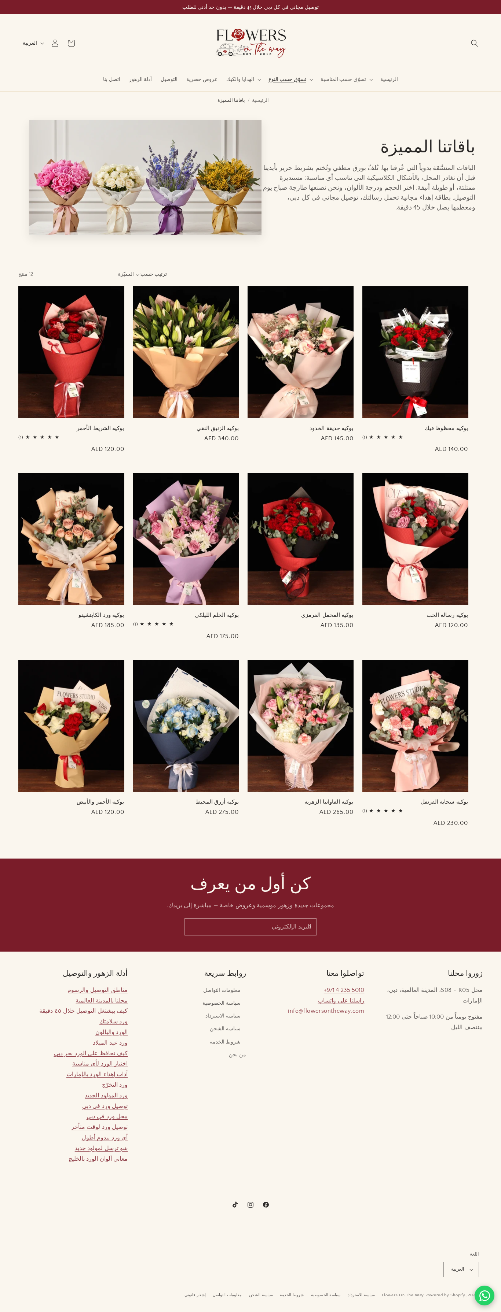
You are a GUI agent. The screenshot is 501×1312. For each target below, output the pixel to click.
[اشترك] (308, 926)
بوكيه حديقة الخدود (331, 428)
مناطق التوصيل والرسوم (97, 990)
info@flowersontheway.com (326, 1011)
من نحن (237, 1055)
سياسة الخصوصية (221, 1003)
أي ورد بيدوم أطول (105, 1137)
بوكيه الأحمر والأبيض (100, 801)
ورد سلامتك (113, 1021)
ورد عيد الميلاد (110, 1042)
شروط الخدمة (225, 1042)
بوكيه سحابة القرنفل (444, 801)
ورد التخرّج (115, 1085)
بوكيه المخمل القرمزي (327, 614)
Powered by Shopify (445, 1295)
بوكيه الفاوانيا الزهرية (328, 801)
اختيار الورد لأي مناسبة (100, 1063)
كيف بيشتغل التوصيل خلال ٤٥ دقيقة (83, 1011)
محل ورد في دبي (107, 1116)
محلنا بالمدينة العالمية (102, 1000)
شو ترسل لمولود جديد (101, 1148)
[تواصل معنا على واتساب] (484, 1295)
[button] (475, 43)
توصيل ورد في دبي (105, 1106)
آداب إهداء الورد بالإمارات (97, 1074)
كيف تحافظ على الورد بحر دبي (91, 1053)
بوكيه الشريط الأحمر (100, 428)
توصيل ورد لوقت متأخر (99, 1127)
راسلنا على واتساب (341, 1000)
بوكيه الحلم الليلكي (217, 614)
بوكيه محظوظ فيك (446, 428)
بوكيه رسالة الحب (447, 614)
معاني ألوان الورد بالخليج (98, 1159)
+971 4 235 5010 (344, 990)
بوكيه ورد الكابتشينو (101, 614)
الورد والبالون (111, 1032)
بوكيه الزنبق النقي (218, 428)
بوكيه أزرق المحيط (217, 801)
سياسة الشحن (225, 1029)
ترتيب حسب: (153, 274)
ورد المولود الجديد (106, 1095)
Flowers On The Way (403, 1295)
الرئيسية (260, 100)
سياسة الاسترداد (223, 1016)
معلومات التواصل (222, 990)
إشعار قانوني (195, 1295)
